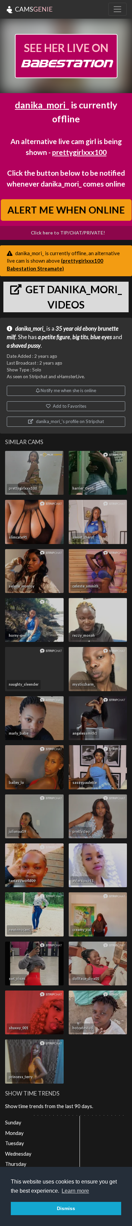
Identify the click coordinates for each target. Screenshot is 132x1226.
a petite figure (54, 337)
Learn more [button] (75, 1191)
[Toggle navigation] (117, 9)
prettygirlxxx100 (79, 152)
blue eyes (101, 337)
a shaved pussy (24, 345)
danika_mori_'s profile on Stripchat (69, 421)
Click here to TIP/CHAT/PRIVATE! (68, 232)
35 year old (69, 328)
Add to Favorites (69, 406)
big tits (80, 337)
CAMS (33, 9)
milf (11, 337)
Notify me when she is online (68, 390)
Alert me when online (66, 210)
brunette (108, 328)
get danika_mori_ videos (72, 297)
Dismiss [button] (66, 1208)
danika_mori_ (42, 104)
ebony (90, 328)
